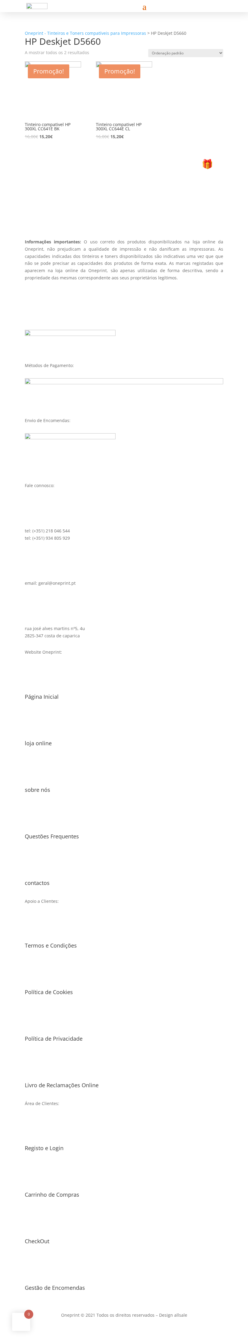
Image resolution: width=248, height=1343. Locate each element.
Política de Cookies (49, 992)
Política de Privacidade (54, 1038)
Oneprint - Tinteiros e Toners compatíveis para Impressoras (85, 33)
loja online (38, 743)
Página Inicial (42, 696)
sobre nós (37, 789)
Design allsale (173, 1315)
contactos (37, 882)
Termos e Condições (51, 945)
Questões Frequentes (52, 836)
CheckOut (37, 1241)
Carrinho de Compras (52, 1194)
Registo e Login (44, 1148)
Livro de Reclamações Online (62, 1085)
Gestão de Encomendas (55, 1287)
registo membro (124, 206)
